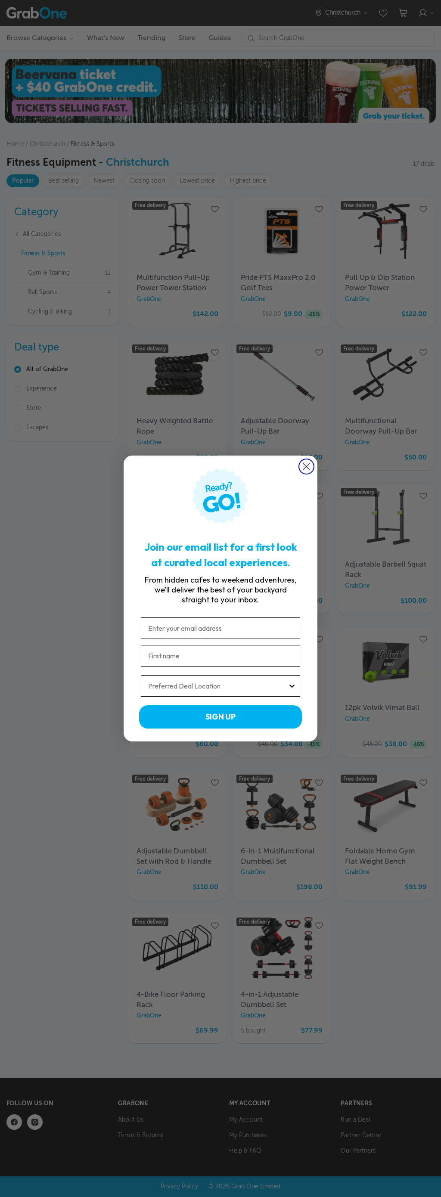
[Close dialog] (306, 466)
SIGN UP (220, 717)
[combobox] (218, 686)
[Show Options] (292, 686)
